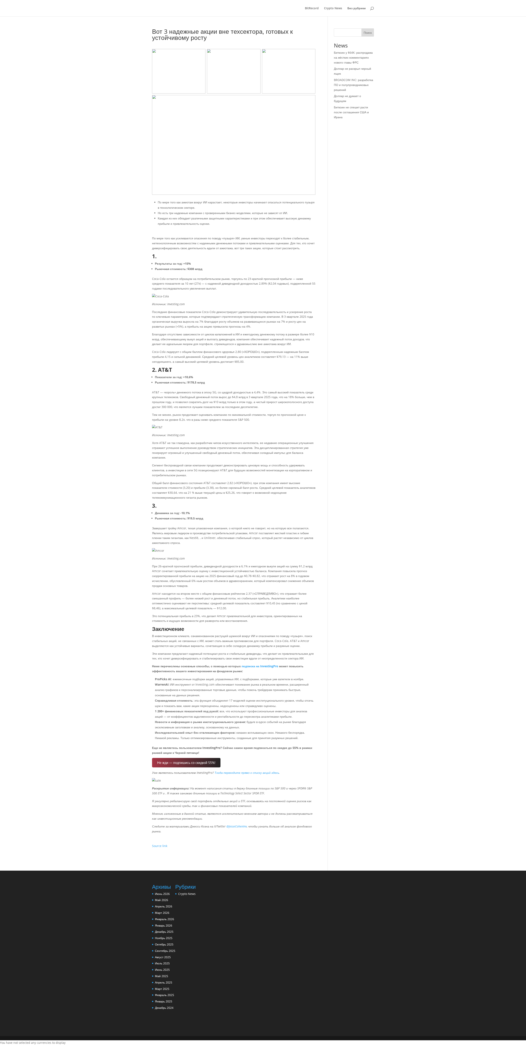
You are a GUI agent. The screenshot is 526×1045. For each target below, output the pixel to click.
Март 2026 (162, 913)
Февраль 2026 (164, 919)
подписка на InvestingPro (260, 666)
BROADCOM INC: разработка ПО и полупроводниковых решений (353, 85)
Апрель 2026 (163, 906)
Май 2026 (161, 900)
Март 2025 (162, 989)
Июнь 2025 (162, 970)
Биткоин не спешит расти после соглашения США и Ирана (351, 112)
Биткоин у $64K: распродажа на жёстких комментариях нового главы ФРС (353, 57)
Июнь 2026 (162, 894)
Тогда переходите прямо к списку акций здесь (247, 773)
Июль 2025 (162, 963)
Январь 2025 (163, 1001)
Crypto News (333, 8)
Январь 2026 (163, 925)
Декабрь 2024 (164, 1008)
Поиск (368, 33)
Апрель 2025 (163, 982)
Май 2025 (161, 976)
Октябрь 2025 (164, 944)
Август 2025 (163, 957)
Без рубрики (356, 8)
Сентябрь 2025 (165, 951)
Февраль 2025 (164, 995)
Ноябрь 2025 (163, 938)
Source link (159, 846)
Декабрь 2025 (164, 932)
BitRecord (312, 8)
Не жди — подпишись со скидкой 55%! (186, 762)
